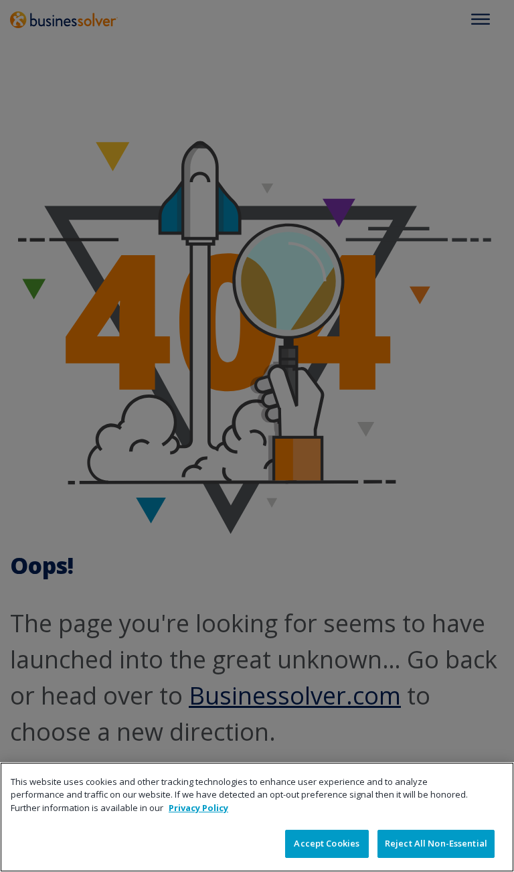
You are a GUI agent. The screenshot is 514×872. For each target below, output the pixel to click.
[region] (257, 817)
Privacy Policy (198, 808)
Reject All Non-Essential (436, 843)
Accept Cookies (326, 843)
